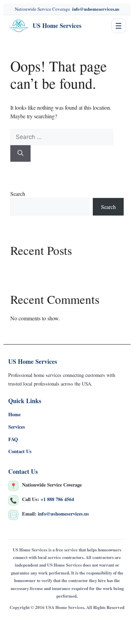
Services (16, 426)
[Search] (20, 153)
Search (17, 193)
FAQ (13, 439)
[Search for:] (61, 136)
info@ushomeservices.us (95, 9)
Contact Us (20, 451)
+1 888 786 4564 (57, 499)
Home (14, 414)
